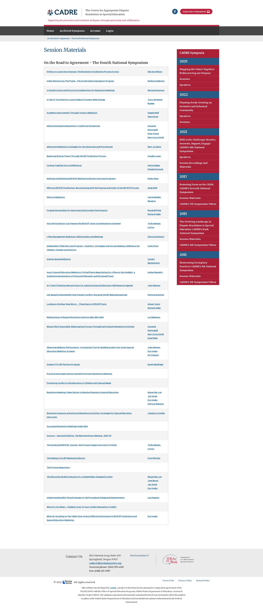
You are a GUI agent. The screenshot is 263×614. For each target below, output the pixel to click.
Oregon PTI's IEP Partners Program (63, 364)
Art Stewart (153, 355)
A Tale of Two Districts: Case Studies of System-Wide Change (76, 99)
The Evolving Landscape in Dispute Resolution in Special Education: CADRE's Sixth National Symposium (197, 227)
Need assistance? (139, 555)
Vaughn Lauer (154, 156)
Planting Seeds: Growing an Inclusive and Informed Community (196, 106)
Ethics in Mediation (56, 197)
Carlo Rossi (153, 246)
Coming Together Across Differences (64, 165)
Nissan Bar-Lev (155, 392)
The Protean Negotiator (58, 467)
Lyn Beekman (154, 317)
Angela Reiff (153, 112)
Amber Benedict (155, 272)
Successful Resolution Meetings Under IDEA (67, 426)
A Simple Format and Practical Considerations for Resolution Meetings (81, 90)
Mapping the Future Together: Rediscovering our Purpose (197, 71)
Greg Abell (152, 187)
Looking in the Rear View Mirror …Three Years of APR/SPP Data (76, 304)
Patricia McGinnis (156, 236)
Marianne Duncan (156, 90)
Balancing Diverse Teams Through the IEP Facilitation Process (76, 156)
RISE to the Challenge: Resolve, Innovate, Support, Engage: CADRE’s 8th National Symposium (198, 145)
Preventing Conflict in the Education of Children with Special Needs (79, 383)
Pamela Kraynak (155, 169)
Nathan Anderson (156, 80)
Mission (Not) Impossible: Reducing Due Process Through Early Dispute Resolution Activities (90, 326)
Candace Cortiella (156, 413)
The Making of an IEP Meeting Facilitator (66, 458)
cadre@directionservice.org (105, 563)
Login (110, 30)
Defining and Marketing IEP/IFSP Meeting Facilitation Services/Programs (81, 178)
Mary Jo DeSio (154, 146)
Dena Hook (153, 116)
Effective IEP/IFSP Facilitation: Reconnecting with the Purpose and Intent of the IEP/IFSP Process (93, 187)
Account (95, 30)
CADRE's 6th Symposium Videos (198, 245)
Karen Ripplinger (155, 364)
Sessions (185, 79)
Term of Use (168, 580)
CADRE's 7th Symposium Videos (198, 204)
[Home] (62, 12)
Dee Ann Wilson (155, 71)
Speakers (185, 84)
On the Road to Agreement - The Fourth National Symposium (73, 38)
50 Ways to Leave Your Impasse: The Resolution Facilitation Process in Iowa (83, 71)
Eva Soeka (153, 351)
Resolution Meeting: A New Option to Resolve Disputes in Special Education (83, 392)
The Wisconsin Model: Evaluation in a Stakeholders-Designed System (80, 476)
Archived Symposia (72, 30)
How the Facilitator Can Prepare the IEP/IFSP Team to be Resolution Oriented (84, 223)
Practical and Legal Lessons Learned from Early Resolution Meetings (79, 373)
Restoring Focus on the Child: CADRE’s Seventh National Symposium (197, 188)
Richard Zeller (154, 214)
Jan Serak (152, 396)
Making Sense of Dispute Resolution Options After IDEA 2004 (75, 317)
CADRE (113, 588)
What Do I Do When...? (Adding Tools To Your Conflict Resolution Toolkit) (81, 506)
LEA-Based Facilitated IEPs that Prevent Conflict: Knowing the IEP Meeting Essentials (87, 294)
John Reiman (154, 285)
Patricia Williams (156, 403)
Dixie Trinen (153, 133)
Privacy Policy (185, 580)
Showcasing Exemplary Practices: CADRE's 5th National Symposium (198, 266)
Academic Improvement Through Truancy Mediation (72, 112)
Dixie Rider (153, 338)
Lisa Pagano (153, 497)
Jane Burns (153, 480)
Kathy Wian (153, 178)
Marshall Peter (154, 210)
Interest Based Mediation (59, 259)
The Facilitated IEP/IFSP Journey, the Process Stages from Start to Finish (82, 445)
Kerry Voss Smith (156, 137)
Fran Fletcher (154, 458)
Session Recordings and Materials (193, 165)
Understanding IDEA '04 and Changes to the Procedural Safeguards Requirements (86, 497)
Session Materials (190, 198)
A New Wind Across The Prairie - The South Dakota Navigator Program (80, 80)
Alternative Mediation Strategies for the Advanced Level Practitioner (80, 146)
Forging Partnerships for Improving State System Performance (77, 210)
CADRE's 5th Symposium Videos (198, 282)
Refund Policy (203, 580)
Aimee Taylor (154, 304)
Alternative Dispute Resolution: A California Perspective (73, 125)
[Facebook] (175, 11)
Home (50, 30)
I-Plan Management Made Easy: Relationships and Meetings (75, 236)
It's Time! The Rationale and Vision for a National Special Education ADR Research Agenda (90, 285)
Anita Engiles (154, 165)
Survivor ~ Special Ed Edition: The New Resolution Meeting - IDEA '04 (79, 435)
